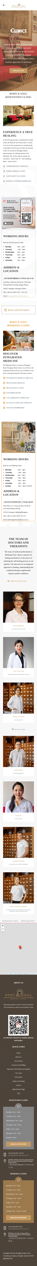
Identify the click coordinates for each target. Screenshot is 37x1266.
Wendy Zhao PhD (18, 716)
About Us (18, 1057)
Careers (18, 1085)
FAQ (18, 1093)
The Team (18, 1073)
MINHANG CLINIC (18, 71)
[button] (20, 947)
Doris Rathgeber (18, 626)
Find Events (18, 1077)
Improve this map (32, 974)
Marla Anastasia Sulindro (18, 906)
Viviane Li (18, 815)
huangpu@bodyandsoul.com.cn (18, 296)
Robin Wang (18, 770)
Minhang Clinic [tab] (28, 920)
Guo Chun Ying (18, 671)
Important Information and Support (18, 1069)
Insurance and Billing (18, 1065)
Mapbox (11, 974)
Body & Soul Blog (18, 1081)
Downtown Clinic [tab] (10, 920)
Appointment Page (18, 1089)
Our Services (18, 1061)
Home (18, 1053)
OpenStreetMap (18, 974)
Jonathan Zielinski (18, 861)
